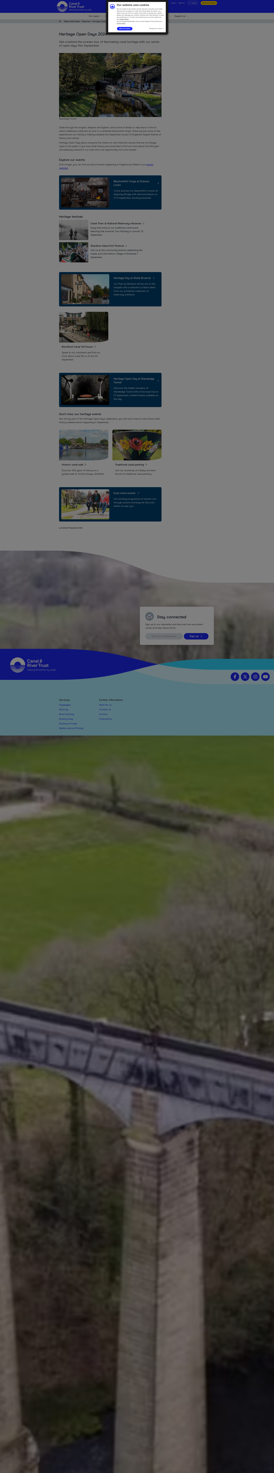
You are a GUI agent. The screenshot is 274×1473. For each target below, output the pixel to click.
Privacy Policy (121, 23)
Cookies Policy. (124, 19)
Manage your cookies (155, 28)
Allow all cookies (124, 29)
